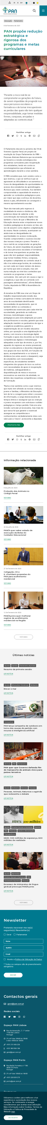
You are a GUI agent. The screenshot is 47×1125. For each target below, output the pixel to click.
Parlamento (18, 21)
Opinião (15, 666)
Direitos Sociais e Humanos (22, 827)
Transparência (10, 834)
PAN (14, 764)
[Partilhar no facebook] (8, 136)
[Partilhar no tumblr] (21, 136)
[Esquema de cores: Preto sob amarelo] (37, 3)
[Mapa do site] (10, 2)
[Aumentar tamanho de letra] (21, 2)
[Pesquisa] (34, 10)
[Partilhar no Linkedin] (25, 136)
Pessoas (32, 788)
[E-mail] (23, 954)
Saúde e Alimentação (26, 831)
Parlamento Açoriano (27, 666)
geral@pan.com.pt (16, 1004)
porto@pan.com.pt (14, 1081)
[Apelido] (23, 948)
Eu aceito (13, 1118)
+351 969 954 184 (13, 1048)
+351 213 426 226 (13, 1044)
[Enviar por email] (34, 136)
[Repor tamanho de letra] (17, 2)
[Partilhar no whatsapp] (17, 136)
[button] (43, 10)
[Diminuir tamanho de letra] (15, 2)
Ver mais (7, 498)
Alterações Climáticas (20, 685)
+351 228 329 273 (13, 1077)
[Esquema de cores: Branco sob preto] (34, 3)
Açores (7, 666)
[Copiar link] (38, 136)
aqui (13, 1111)
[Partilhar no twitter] (12, 136)
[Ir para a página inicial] (10, 10)
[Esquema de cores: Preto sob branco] (30, 3)
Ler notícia (8, 674)
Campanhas (9, 722)
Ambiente (34, 685)
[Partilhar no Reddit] (29, 136)
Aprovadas (16, 874)
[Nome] (23, 941)
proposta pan (14, 425)
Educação (8, 21)
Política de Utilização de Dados (28, 959)
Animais (8, 764)
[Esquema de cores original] (26, 3)
